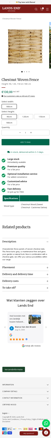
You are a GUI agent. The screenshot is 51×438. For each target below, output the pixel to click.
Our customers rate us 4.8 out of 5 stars (19, 96)
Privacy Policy (26, 419)
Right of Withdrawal (39, 419)
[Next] (41, 2)
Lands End (20, 417)
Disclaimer (6, 421)
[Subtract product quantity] (20, 132)
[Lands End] (11, 9)
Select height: (8, 111)
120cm (25, 116)
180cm (9, 106)
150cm (42, 116)
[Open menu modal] (47, 9)
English (4, 413)
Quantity (6, 127)
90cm (9, 116)
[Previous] (10, 2)
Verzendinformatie (14, 369)
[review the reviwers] (11, 335)
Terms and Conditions (10, 419)
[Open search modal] (36, 9)
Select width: (8, 101)
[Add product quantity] (31, 132)
